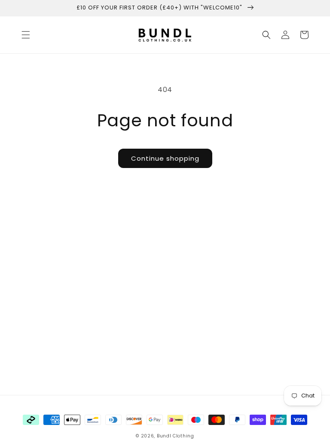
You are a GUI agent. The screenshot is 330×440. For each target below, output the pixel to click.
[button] (25, 34)
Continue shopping (165, 158)
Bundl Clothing (175, 436)
